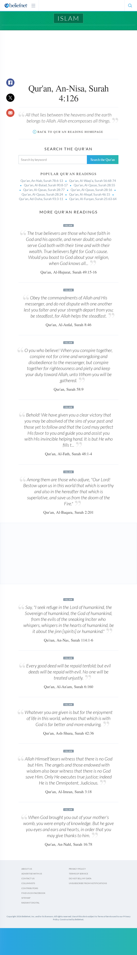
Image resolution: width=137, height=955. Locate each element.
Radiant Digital (30, 902)
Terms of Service (78, 873)
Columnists (28, 883)
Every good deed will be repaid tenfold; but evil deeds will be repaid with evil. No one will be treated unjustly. (68, 672)
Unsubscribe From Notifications (88, 883)
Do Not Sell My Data (80, 878)
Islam (68, 18)
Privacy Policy (77, 868)
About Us (26, 868)
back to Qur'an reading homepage (70, 132)
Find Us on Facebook (33, 893)
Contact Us (27, 878)
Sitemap (25, 898)
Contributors (29, 888)
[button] (129, 5)
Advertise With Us (31, 873)
